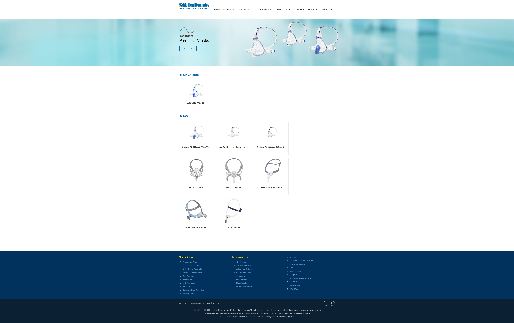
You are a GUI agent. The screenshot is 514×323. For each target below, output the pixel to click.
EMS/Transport (189, 276)
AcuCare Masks (195, 102)
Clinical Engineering (191, 265)
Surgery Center (189, 293)
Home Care (187, 279)
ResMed (293, 268)
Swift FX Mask (233, 227)
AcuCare (204, 147)
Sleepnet (293, 274)
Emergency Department (192, 272)
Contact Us (218, 303)
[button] (331, 9)
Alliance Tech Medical (245, 265)
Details (205, 133)
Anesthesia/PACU (190, 262)
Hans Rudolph (242, 283)
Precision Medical (297, 264)
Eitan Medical (242, 279)
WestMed (294, 289)
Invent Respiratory (244, 286)
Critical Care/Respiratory (193, 269)
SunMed (293, 282)
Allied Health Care (244, 269)
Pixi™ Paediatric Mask (196, 227)
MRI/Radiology (189, 283)
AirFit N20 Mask (233, 187)
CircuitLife (240, 276)
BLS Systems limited (244, 272)
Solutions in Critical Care (300, 278)
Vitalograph (295, 285)
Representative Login (200, 303)
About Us (183, 303)
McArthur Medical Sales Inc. (301, 260)
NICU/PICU (187, 286)
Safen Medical (296, 271)
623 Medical (241, 262)
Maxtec (293, 257)
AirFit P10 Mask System (271, 187)
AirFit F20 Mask (196, 187)
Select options (190, 133)
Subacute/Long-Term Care (193, 290)
